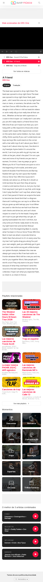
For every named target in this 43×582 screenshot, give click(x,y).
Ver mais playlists (19, 403)
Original (6, 85)
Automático (22, 579)
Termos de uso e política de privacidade (21, 575)
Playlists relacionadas (12, 296)
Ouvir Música (21, 2)
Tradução (16, 85)
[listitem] (21, 57)
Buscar (39, 2)
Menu (3, 2)
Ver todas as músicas (21, 71)
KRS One (6, 80)
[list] (21, 61)
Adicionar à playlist (39, 57)
